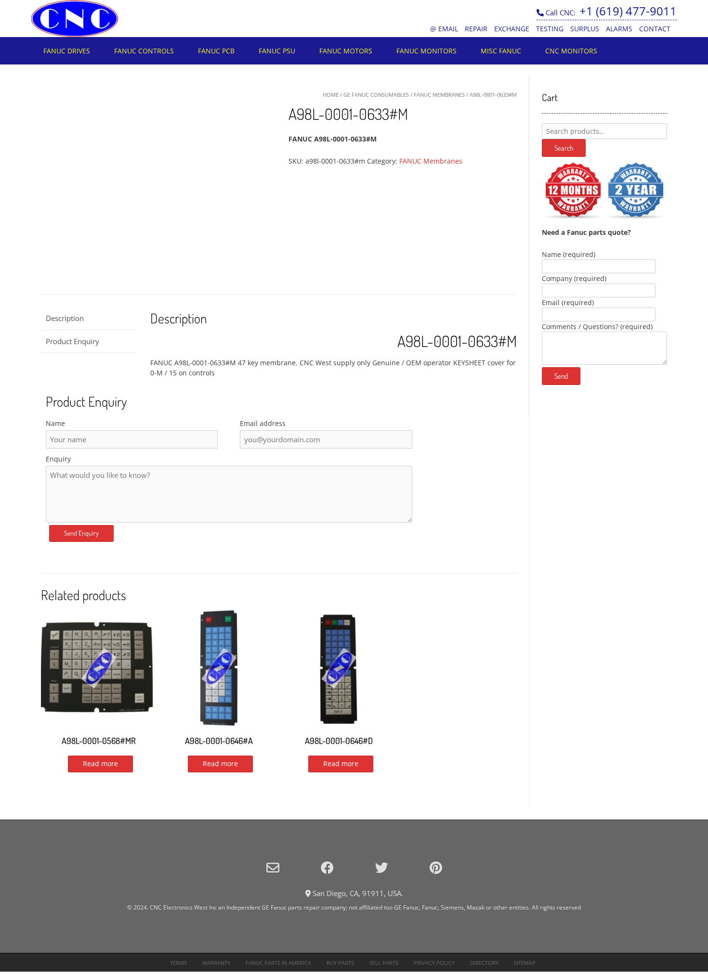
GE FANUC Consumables (376, 94)
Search (563, 148)
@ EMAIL (444, 28)
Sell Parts (383, 962)
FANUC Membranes (439, 94)
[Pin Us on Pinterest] (436, 867)
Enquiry (58, 458)
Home (331, 94)
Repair (476, 28)
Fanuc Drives (66, 50)
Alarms (619, 28)
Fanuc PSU (277, 50)
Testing (550, 28)
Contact (654, 28)
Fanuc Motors (345, 50)
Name (55, 423)
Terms (178, 962)
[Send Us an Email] (272, 867)
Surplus (584, 28)
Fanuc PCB (216, 50)
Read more (100, 763)
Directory (484, 962)
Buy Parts (340, 962)
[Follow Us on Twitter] (381, 867)
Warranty (216, 962)
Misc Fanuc (501, 50)
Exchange (511, 28)
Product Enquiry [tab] (72, 341)
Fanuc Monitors (426, 50)
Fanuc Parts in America (278, 962)
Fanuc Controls (144, 50)
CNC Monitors (571, 50)
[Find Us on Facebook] (327, 867)
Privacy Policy (434, 962)
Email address (263, 423)
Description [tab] (65, 318)
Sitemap (525, 962)
